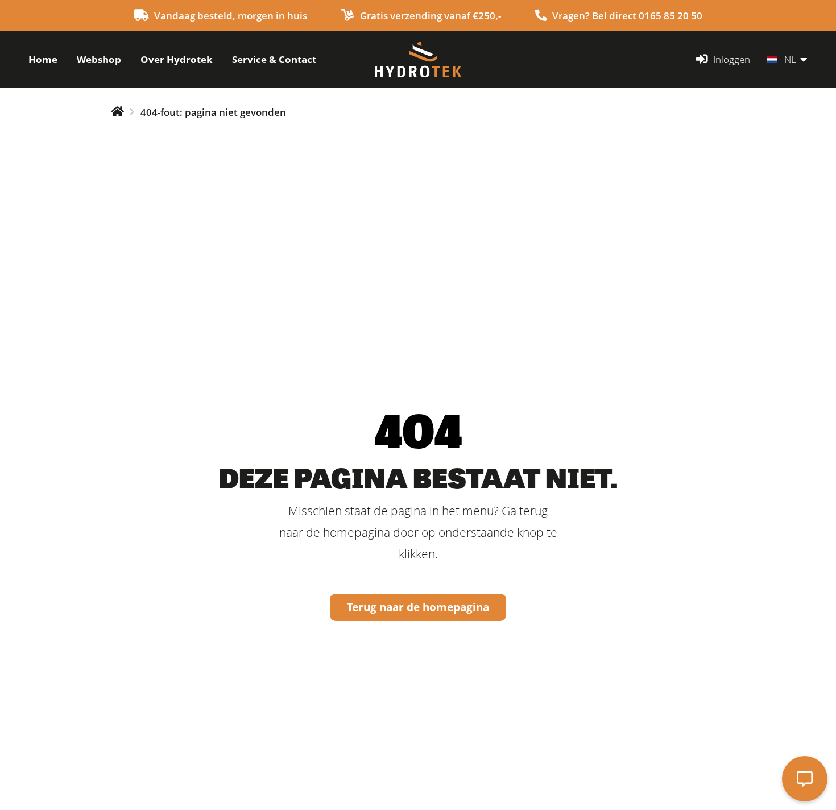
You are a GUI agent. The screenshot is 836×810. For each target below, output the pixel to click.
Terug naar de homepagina (418, 607)
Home (42, 59)
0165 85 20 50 (670, 15)
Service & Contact (274, 59)
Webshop (99, 59)
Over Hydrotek (176, 59)
